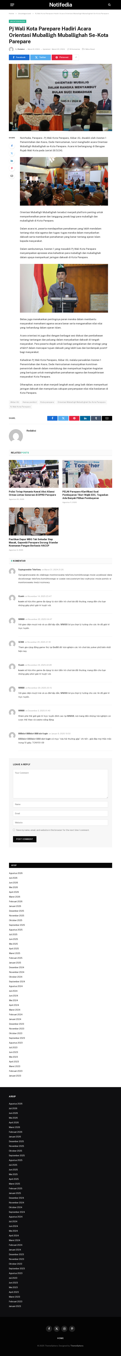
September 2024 (17, 981)
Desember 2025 (16, 911)
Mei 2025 (13, 944)
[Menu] (12, 4)
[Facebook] (12, 146)
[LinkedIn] (12, 161)
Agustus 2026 (16, 873)
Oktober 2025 (15, 920)
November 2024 (16, 972)
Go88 (56, 647)
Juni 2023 (13, 1052)
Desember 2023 (16, 1024)
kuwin (21, 601)
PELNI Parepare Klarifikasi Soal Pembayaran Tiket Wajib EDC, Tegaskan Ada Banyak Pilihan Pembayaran (85, 495)
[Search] (109, 4)
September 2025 (17, 925)
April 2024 (14, 1005)
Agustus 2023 (16, 1043)
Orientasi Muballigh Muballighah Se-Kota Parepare (82, 402)
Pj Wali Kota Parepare (20, 407)
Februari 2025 (15, 958)
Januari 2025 (15, 963)
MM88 (21, 619)
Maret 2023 (14, 1066)
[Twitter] (12, 153)
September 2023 (17, 1038)
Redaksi (21, 49)
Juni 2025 (13, 939)
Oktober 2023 (15, 1033)
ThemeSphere (76, 1346)
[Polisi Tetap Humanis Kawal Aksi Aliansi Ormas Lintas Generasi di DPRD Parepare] (34, 474)
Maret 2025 (14, 953)
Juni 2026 (13, 882)
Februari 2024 (16, 1014)
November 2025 (16, 915)
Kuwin (21, 596)
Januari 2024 (15, 1019)
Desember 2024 (16, 967)
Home (60, 1338)
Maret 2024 (14, 1010)
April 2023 (14, 1061)
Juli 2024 (13, 991)
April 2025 (14, 948)
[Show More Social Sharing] (76, 57)
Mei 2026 (13, 887)
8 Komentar (75, 49)
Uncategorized (17, 21)
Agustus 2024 (16, 986)
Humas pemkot (30, 402)
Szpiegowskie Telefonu (29, 569)
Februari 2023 (15, 1071)
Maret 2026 (14, 897)
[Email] (12, 176)
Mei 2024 (13, 1000)
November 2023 (16, 1028)
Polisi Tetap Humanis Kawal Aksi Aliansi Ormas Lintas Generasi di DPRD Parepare (32, 493)
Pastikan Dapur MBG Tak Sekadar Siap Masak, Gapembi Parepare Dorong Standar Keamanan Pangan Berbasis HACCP (33, 542)
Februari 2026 (15, 901)
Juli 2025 (13, 934)
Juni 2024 (13, 996)
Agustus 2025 (16, 930)
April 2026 (14, 892)
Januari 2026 (15, 906)
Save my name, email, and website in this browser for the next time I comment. (52, 830)
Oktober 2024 (15, 977)
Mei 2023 (13, 1057)
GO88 (21, 642)
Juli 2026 (13, 878)
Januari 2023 (15, 1076)
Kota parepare (47, 402)
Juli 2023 (13, 1047)
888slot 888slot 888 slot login (33, 733)
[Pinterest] (12, 168)
